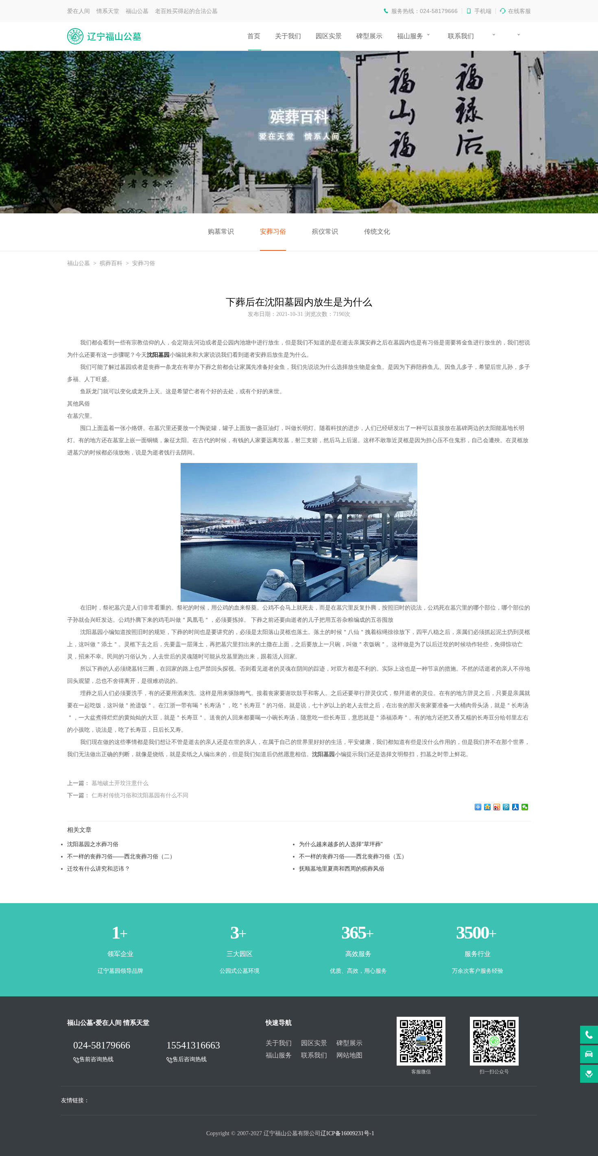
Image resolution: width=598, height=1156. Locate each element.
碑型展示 (369, 36)
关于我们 (288, 36)
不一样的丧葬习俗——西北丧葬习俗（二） (121, 856)
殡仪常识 (325, 231)
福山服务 (410, 36)
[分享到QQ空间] (487, 807)
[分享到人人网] (515, 807)
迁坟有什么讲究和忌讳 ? (98, 868)
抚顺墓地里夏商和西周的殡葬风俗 (341, 868)
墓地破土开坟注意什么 (120, 783)
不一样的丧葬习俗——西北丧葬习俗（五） (353, 856)
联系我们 (461, 36)
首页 (253, 36)
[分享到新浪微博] (496, 807)
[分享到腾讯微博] (506, 807)
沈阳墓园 (158, 355)
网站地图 (349, 1055)
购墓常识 (221, 231)
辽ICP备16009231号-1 (347, 1133)
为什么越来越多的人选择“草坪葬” (341, 844)
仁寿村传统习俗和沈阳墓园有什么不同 (140, 795)
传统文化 (377, 231)
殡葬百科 (111, 263)
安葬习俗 (273, 231)
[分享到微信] (525, 807)
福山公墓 (78, 263)
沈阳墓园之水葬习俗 (92, 844)
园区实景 (329, 36)
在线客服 (519, 11)
